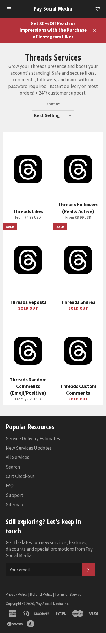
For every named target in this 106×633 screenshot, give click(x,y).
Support (14, 495)
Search (13, 467)
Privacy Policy (16, 594)
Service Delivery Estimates (33, 438)
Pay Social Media (53, 8)
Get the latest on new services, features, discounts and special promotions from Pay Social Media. (49, 549)
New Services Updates (29, 448)
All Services (17, 457)
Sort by (53, 104)
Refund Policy (41, 594)
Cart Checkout (20, 476)
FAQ (10, 485)
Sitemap (14, 504)
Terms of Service (68, 594)
